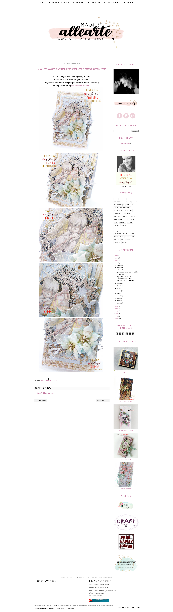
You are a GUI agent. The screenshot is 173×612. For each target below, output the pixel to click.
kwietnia (119, 296)
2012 (116, 318)
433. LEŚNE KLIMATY (126, 402)
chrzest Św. (126, 213)
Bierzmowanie (129, 239)
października (120, 270)
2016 (116, 309)
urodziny (122, 199)
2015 (116, 311)
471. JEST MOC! (121, 274)
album (123, 231)
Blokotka (86, 577)
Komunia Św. (130, 205)
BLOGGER (129, 3)
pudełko (116, 225)
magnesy (116, 239)
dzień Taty (122, 222)
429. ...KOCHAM (126, 488)
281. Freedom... (126, 373)
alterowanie (130, 219)
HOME (42, 3)
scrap (116, 222)
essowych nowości (80, 85)
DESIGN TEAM (94, 3)
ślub (123, 202)
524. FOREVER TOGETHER (126, 430)
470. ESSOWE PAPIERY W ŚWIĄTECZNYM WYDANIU (125, 277)
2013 (116, 316)
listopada (119, 267)
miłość (135, 202)
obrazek (124, 216)
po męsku (117, 231)
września (119, 283)
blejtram (129, 222)
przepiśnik (117, 242)
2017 (116, 306)
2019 (116, 260)
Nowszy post (41, 400)
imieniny (129, 199)
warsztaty (125, 242)
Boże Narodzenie (46, 380)
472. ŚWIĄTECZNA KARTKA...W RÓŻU (127, 272)
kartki (55, 380)
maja (118, 293)
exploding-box (118, 210)
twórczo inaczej (119, 228)
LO (124, 219)
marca (118, 298)
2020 (116, 258)
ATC (122, 239)
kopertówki (117, 234)
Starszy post (102, 400)
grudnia (119, 265)
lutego (118, 300)
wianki (121, 236)
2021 (116, 256)
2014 (116, 313)
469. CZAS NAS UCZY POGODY (125, 280)
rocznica (132, 216)
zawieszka (117, 216)
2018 (116, 263)
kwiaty (132, 234)
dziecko (128, 202)
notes (116, 236)
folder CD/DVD (129, 236)
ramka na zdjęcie (119, 205)
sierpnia (119, 286)
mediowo (117, 202)
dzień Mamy (117, 213)
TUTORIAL (78, 3)
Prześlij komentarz (45, 393)
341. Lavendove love (126, 459)
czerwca (119, 291)
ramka (116, 207)
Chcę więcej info (124, 607)
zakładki (125, 234)
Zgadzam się (136, 607)
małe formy (128, 210)
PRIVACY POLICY (112, 3)
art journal (130, 228)
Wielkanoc (124, 225)
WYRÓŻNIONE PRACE (59, 3)
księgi (129, 231)
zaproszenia (118, 219)
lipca (118, 288)
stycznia (119, 303)
